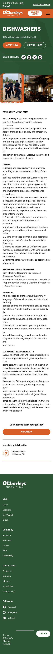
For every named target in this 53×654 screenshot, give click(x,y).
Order (43, 634)
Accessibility (8, 586)
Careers (6, 545)
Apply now (12, 45)
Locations (7, 509)
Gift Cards (7, 540)
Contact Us (7, 571)
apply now (26, 432)
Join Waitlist (8, 515)
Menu (5, 504)
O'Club (6, 520)
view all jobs (34, 45)
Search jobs (35, 13)
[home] (13, 13)
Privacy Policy (9, 591)
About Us (7, 535)
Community (8, 555)
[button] (47, 13)
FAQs (5, 550)
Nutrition (7, 576)
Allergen (6, 581)
